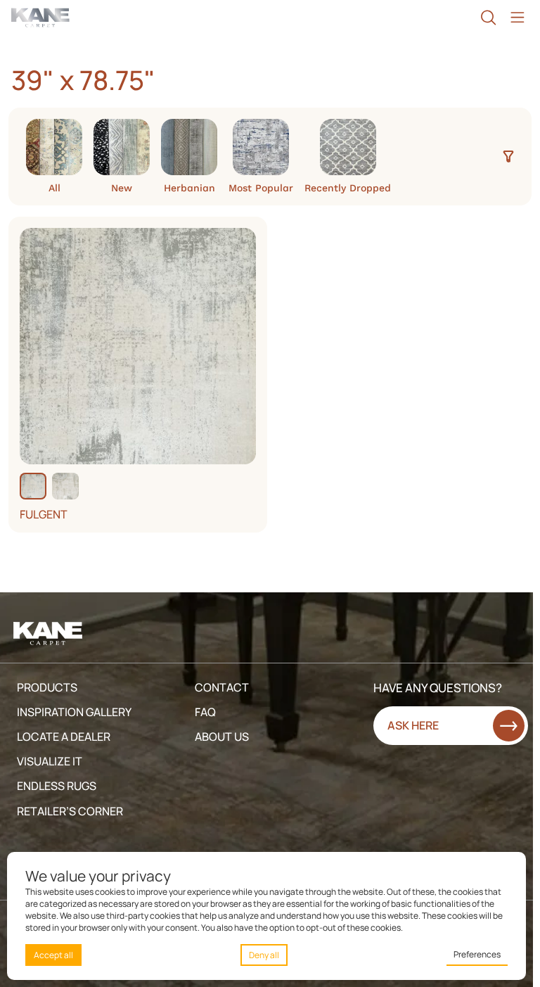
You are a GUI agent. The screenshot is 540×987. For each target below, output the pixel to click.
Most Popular (261, 187)
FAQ (205, 712)
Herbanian (189, 187)
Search (488, 17)
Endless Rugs (56, 786)
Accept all (53, 955)
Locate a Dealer (63, 736)
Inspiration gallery (74, 712)
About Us (222, 736)
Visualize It (49, 761)
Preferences (477, 954)
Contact (222, 687)
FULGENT (44, 514)
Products (47, 687)
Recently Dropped (347, 187)
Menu (517, 17)
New (121, 187)
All (54, 187)
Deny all (264, 955)
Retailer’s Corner (70, 811)
